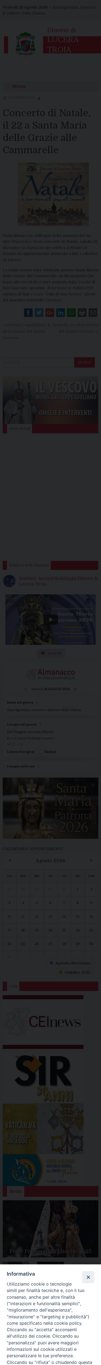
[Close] (88, 1277)
